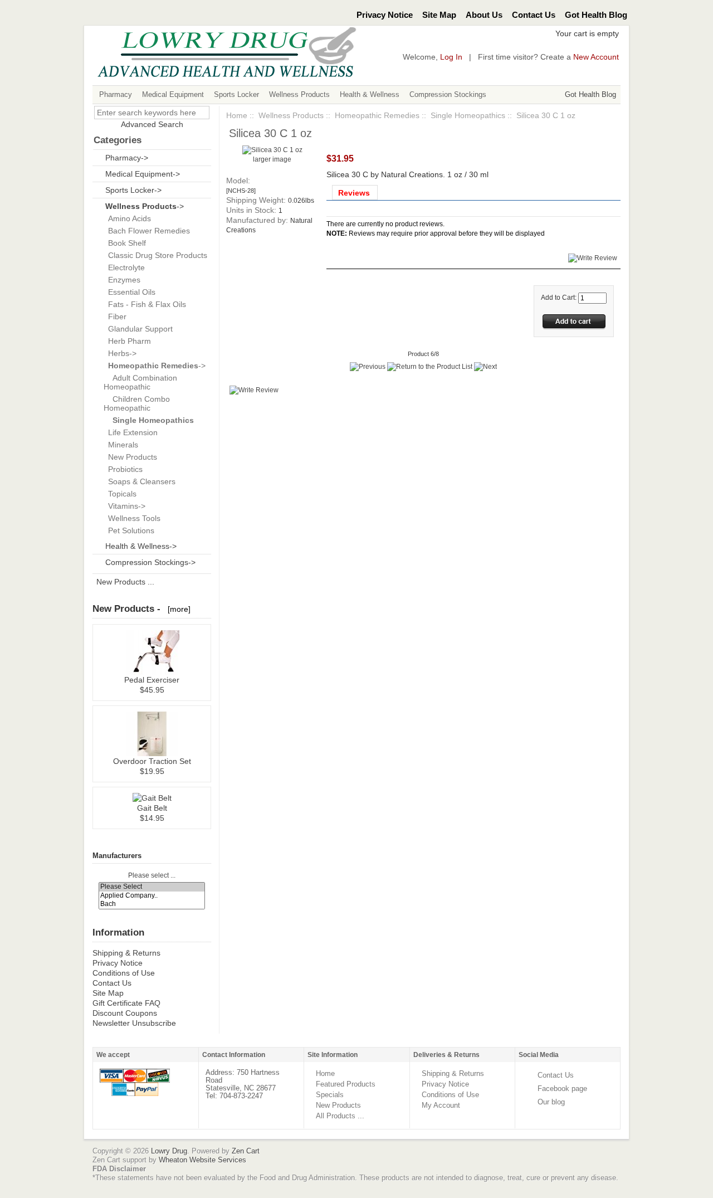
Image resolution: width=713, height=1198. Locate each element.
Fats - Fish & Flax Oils (145, 304)
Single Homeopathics (468, 115)
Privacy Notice (384, 15)
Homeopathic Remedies (377, 115)
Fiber (115, 316)
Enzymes (122, 279)
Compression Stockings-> (150, 562)
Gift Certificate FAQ (126, 1003)
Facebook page (562, 1088)
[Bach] (152, 904)
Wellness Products (299, 94)
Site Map (439, 15)
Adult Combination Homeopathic (140, 382)
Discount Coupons (124, 1013)
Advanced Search (152, 124)
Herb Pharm (127, 341)
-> (144, 206)
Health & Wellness (369, 94)
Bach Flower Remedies (147, 230)
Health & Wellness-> (141, 546)
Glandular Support (138, 328)
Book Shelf (125, 242)
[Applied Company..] (152, 896)
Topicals (120, 493)
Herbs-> (120, 353)
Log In (451, 57)
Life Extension (131, 432)
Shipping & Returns (126, 952)
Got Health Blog (596, 15)
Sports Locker (236, 94)
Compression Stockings (447, 94)
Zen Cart (246, 1151)
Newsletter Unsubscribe (134, 1023)
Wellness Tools (132, 518)
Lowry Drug (169, 1151)
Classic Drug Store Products (155, 255)
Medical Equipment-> (142, 173)
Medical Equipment (173, 94)
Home (236, 115)
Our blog (551, 1102)
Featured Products (345, 1084)
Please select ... (151, 875)
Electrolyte (124, 267)
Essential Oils (129, 292)
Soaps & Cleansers (139, 481)
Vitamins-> (124, 505)
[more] (177, 609)
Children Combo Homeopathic (137, 403)
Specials (330, 1094)
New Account (596, 57)
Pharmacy (115, 94)
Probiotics (123, 469)
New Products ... (125, 581)
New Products (130, 456)
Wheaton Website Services (202, 1160)
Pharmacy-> (126, 157)
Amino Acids (127, 218)
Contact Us (533, 15)
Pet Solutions (129, 530)
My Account (441, 1105)
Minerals (121, 444)
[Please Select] (152, 887)
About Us (484, 15)
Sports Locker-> (133, 190)
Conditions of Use (123, 972)
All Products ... (340, 1116)
